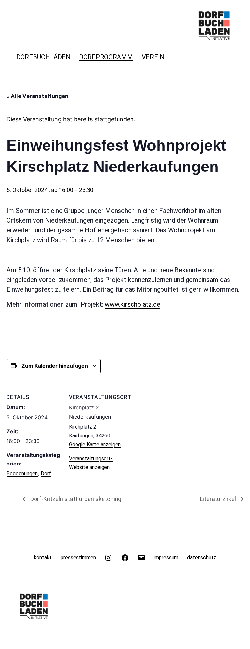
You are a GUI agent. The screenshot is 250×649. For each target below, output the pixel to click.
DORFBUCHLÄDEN (43, 57)
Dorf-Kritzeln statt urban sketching (75, 498)
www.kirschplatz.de (132, 304)
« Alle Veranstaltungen (37, 96)
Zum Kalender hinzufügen (54, 365)
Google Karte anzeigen (95, 444)
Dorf (46, 473)
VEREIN (153, 57)
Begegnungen (22, 473)
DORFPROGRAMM (106, 57)
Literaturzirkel (218, 498)
